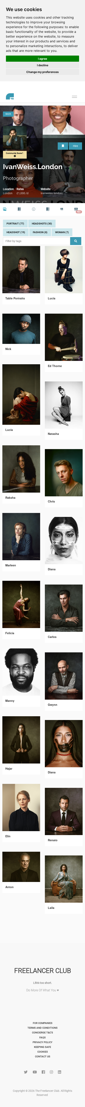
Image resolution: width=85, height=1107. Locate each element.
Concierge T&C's (42, 1032)
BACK (8, 114)
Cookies (42, 1051)
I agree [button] (42, 58)
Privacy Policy (42, 1042)
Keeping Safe (42, 1047)
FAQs (42, 1037)
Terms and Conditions (42, 1027)
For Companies (42, 1023)
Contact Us (42, 1056)
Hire (75, 146)
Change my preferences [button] (42, 72)
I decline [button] (42, 65)
